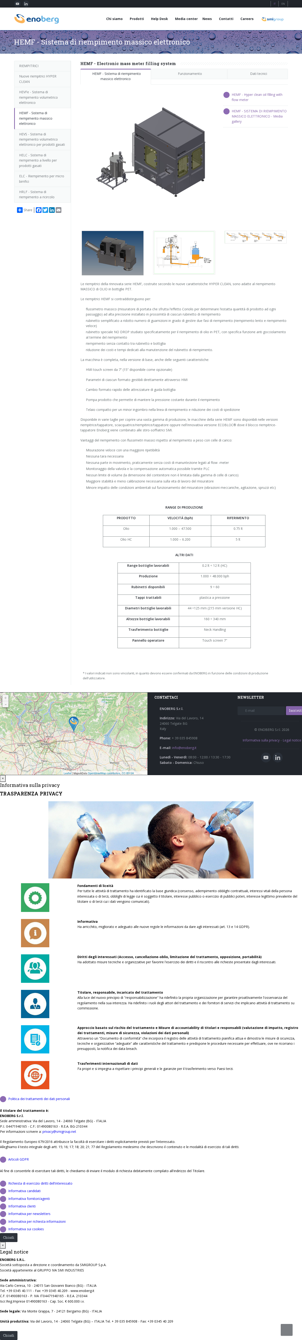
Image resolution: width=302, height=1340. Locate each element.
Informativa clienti (22, 1206)
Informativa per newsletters (29, 1213)
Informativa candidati (24, 1191)
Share (28, 210)
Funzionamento (190, 73)
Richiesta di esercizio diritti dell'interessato (40, 1183)
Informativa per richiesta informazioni (37, 1221)
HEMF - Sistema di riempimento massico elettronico (116, 76)
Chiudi (8, 1237)
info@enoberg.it (184, 747)
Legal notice (292, 740)
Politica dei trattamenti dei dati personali (39, 1099)
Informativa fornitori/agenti (29, 1198)
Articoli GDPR (18, 1159)
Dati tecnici (258, 73)
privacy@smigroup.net (59, 1131)
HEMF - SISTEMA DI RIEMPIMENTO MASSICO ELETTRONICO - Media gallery (259, 116)
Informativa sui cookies (26, 1229)
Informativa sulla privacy (261, 740)
